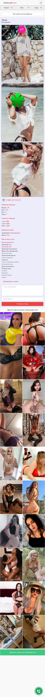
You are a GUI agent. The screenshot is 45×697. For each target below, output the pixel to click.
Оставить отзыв (22, 304)
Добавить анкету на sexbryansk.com (22, 652)
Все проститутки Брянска (22, 14)
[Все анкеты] (9, 2)
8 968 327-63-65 (13, 200)
